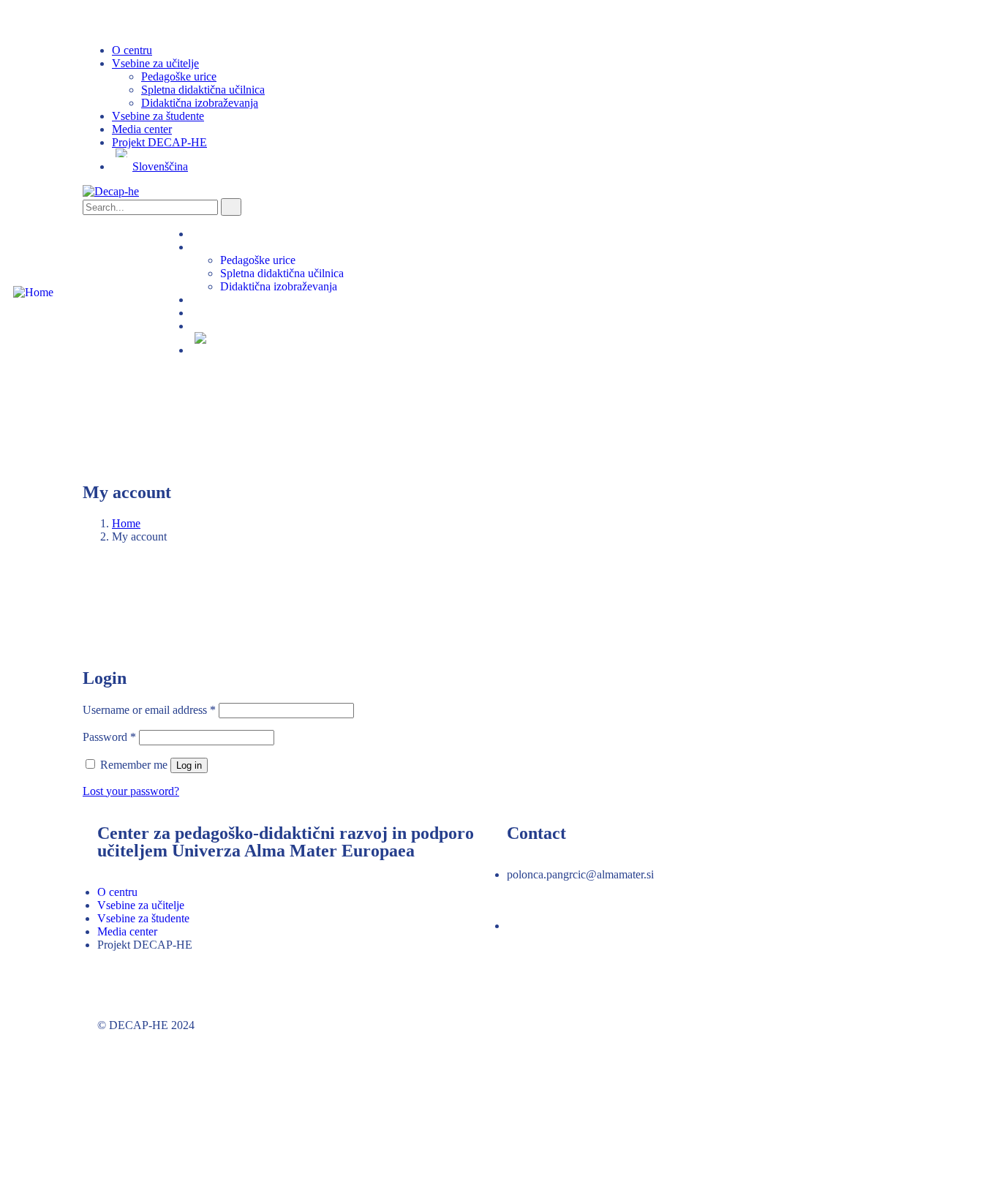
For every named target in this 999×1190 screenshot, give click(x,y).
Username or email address (149, 710)
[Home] (33, 292)
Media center (142, 129)
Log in (189, 765)
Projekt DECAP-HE (159, 142)
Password (109, 737)
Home (126, 523)
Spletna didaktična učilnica (203, 89)
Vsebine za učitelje (155, 63)
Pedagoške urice (178, 76)
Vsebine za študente (158, 116)
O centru (132, 50)
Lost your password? (131, 791)
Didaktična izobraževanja (199, 103)
